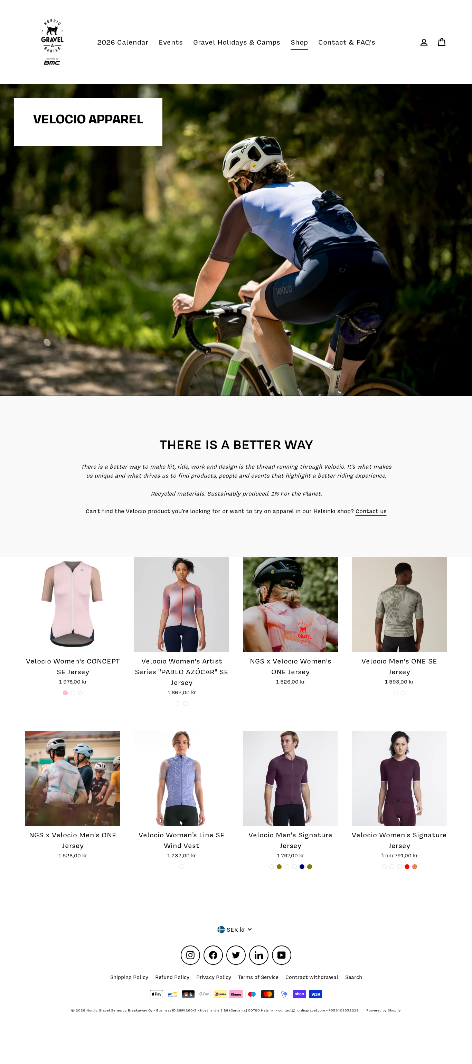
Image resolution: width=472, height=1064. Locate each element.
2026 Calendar (122, 42)
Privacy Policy (213, 977)
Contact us (371, 511)
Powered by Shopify (383, 1010)
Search (353, 977)
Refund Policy (172, 977)
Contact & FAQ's (346, 42)
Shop (299, 42)
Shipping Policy (129, 977)
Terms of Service (258, 977)
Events (171, 42)
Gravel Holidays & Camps (236, 42)
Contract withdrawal (311, 977)
